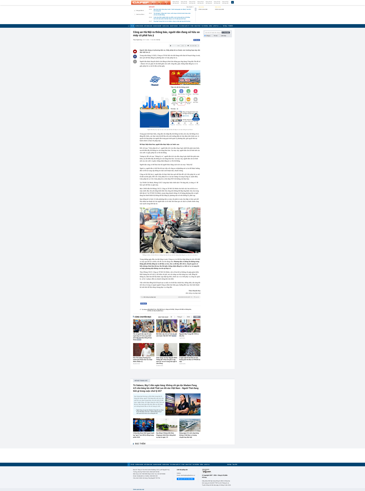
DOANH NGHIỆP (157, 26)
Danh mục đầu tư (140, 14)
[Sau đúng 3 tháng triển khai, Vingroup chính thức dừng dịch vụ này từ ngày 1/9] (166, 425)
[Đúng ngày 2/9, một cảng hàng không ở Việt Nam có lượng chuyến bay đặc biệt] (190, 425)
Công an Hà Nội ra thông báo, (183, 309)
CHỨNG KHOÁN (139, 26)
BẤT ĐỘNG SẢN (148, 26)
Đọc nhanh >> (190, 7)
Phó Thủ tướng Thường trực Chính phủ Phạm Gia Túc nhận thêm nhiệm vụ (142, 359)
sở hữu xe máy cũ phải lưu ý (155, 311)
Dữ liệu (225, 26)
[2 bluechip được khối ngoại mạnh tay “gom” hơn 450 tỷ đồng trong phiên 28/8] (143, 425)
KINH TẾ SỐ (197, 26)
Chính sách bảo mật (138, 489)
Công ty (208, 35)
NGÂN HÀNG (165, 26)
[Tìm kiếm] (226, 32)
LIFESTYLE (216, 26)
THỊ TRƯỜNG (204, 26)
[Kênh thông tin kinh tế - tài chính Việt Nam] (151, 2)
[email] (135, 61)
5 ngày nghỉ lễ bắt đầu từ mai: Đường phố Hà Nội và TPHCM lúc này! (189, 359)
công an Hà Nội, (169, 309)
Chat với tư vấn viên (186, 479)
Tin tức (216, 35)
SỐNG (210, 26)
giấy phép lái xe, (152, 309)
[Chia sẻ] (135, 56)
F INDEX (230, 26)
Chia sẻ (197, 40)
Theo (170, 297)
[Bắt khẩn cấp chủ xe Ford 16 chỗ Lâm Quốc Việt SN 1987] (166, 326)
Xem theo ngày (163, 317)
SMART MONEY (174, 26)
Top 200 (234, 464)
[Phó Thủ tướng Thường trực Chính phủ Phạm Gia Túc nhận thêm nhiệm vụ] (143, 349)
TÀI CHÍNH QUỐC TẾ (184, 26)
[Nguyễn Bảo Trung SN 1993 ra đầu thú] (189, 326)
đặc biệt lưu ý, (161, 309)
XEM (197, 317)
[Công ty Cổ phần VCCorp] (217, 471)
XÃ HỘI (132, 26)
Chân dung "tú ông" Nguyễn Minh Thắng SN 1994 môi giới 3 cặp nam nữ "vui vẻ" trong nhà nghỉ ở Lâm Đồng (166, 360)
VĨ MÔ (191, 26)
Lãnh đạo (223, 35)
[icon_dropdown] (232, 2)
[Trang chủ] (129, 26)
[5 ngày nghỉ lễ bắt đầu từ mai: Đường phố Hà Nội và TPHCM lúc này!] (189, 349)
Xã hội (158, 40)
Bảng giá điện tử (140, 10)
